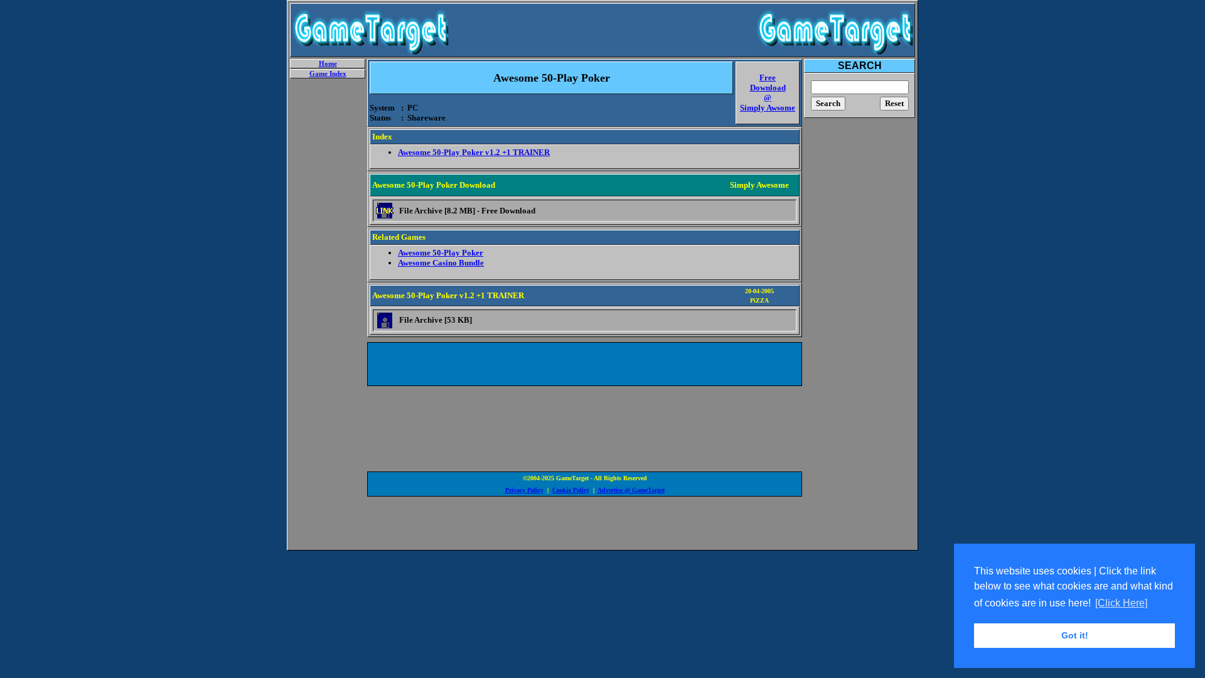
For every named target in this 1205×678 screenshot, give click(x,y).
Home (328, 63)
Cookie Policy (570, 490)
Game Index (327, 73)
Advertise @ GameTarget (631, 490)
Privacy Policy (524, 490)
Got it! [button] (1074, 635)
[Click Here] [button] (1121, 603)
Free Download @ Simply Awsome (767, 92)
